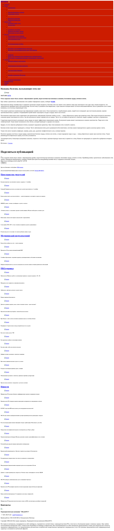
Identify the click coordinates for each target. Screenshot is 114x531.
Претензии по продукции (15, 33)
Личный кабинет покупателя (16, 61)
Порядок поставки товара (15, 31)
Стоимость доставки (14, 29)
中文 (5, 84)
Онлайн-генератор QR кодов (16, 75)
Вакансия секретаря (14, 18)
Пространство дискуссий (13, 174)
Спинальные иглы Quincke (16, 36)
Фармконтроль (8, 81)
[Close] (1, 156)
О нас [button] (6, 6)
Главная (6, 4)
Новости (5, 387)
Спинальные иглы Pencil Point (17, 37)
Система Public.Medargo (15, 70)
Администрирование (14, 80)
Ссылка (10, 143)
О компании (11, 7)
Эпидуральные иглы (14, 39)
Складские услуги (13, 14)
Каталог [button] (6, 34)
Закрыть (3, 162)
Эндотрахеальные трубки (15, 44)
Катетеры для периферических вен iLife (20, 48)
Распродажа (11, 25)
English (6, 83)
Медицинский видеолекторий (15, 236)
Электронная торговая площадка (18, 66)
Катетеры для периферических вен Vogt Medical (22, 50)
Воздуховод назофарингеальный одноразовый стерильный (26, 58)
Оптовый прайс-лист (14, 23)
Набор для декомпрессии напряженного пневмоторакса (25, 56)
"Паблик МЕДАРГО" (39, 170)
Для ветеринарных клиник (16, 12)
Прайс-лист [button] (7, 22)
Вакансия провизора (14, 20)
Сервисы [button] (7, 59)
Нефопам (10, 55)
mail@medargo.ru (17, 515)
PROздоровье (20, 167)
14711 (9, 95)
